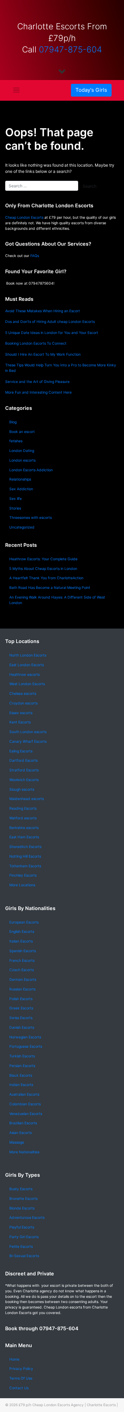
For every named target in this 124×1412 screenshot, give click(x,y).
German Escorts (22, 979)
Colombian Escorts (25, 1104)
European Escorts (24, 922)
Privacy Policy (21, 1368)
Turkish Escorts (22, 1056)
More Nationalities (24, 1152)
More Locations (22, 885)
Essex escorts (20, 713)
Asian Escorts (20, 1132)
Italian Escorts (21, 941)
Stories (15, 508)
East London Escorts (26, 665)
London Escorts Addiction (31, 470)
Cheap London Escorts (24, 217)
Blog (13, 422)
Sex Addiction (21, 489)
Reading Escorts (23, 808)
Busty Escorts (20, 1189)
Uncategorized (21, 527)
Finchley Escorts (23, 875)
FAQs (34, 256)
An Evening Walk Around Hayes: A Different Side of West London (57, 600)
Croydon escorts (23, 703)
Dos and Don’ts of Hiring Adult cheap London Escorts (50, 321)
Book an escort (22, 431)
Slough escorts (21, 789)
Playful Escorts (21, 1227)
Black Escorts (20, 1075)
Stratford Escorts (24, 770)
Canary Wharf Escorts (27, 741)
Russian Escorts (22, 989)
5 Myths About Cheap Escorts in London (43, 568)
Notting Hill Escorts (25, 856)
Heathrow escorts (24, 674)
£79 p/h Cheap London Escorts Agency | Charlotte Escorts (67, 1405)
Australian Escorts (24, 1094)
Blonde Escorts (21, 1208)
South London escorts (27, 732)
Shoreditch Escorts (25, 847)
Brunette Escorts (23, 1198)
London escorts (22, 460)
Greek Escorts (21, 1008)
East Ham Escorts (24, 837)
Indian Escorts (21, 1085)
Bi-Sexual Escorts (24, 1256)
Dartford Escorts (23, 760)
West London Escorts (27, 684)
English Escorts (21, 931)
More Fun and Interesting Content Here (38, 392)
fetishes (15, 441)
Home (14, 1359)
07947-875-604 (70, 50)
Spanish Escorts (22, 951)
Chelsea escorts (22, 693)
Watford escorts (23, 818)
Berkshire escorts (24, 828)
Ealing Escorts (20, 751)
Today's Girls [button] (91, 90)
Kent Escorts (20, 722)
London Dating (21, 450)
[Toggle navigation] (16, 90)
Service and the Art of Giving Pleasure (37, 381)
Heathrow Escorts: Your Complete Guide (43, 559)
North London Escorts (27, 655)
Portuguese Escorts (25, 1046)
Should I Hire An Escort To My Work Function (43, 354)
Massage (16, 1142)
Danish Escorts (21, 1027)
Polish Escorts (20, 999)
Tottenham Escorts (25, 866)
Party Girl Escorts (24, 1237)
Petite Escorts (21, 1246)
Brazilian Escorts (23, 1123)
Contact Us (19, 1388)
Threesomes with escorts (30, 517)
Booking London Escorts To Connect (35, 343)
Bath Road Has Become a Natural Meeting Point (49, 587)
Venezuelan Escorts (25, 1114)
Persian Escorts (22, 1066)
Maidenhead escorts (26, 799)
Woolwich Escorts (24, 780)
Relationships (20, 479)
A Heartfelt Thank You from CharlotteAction (46, 578)
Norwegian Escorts (25, 1037)
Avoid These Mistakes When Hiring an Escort (42, 311)
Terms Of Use (20, 1378)
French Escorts (21, 960)
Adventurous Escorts (26, 1217)
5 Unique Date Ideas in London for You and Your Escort (51, 332)
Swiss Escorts (20, 1018)
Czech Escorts (21, 970)
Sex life (15, 498)
